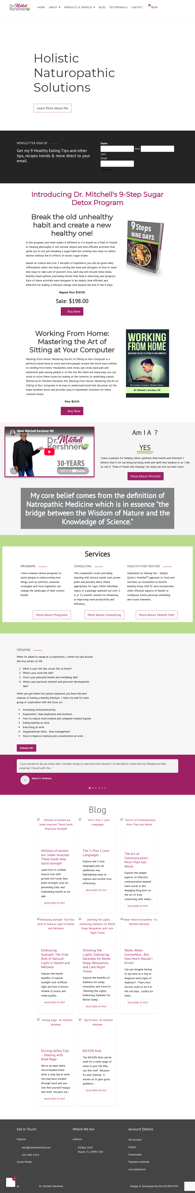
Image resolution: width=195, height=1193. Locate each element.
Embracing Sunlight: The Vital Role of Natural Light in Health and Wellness (55, 958)
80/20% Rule (92, 1051)
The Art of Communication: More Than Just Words (136, 860)
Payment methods (138, 1162)
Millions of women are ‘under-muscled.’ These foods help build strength (55, 856)
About (53, 7)
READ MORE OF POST (54, 903)
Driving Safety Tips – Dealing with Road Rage (55, 1055)
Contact (137, 7)
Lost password (136, 1169)
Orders (132, 1147)
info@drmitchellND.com (36, 1147)
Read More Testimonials (43, 781)
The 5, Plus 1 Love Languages (96, 852)
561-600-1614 (30, 1155)
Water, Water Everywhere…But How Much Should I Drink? (138, 956)
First (137, 148)
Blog (102, 7)
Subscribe (107, 169)
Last (103, 154)
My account (135, 1139)
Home (41, 7)
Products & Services (78, 7)
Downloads (135, 1154)
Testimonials (118, 7)
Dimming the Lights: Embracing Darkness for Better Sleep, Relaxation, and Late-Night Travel (97, 960)
